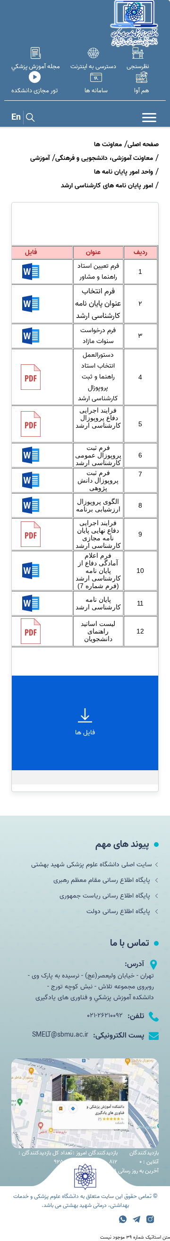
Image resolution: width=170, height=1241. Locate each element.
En (16, 117)
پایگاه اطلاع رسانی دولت (119, 911)
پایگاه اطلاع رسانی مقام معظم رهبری (102, 880)
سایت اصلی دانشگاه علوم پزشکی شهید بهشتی (91, 864)
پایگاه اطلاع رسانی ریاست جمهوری (106, 895)
